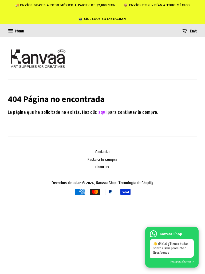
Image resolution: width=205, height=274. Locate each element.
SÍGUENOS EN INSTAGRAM (105, 19)
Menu (19, 31)
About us (102, 167)
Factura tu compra (102, 159)
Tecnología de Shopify (136, 182)
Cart (193, 31)
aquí (102, 112)
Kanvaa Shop (106, 182)
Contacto (103, 151)
